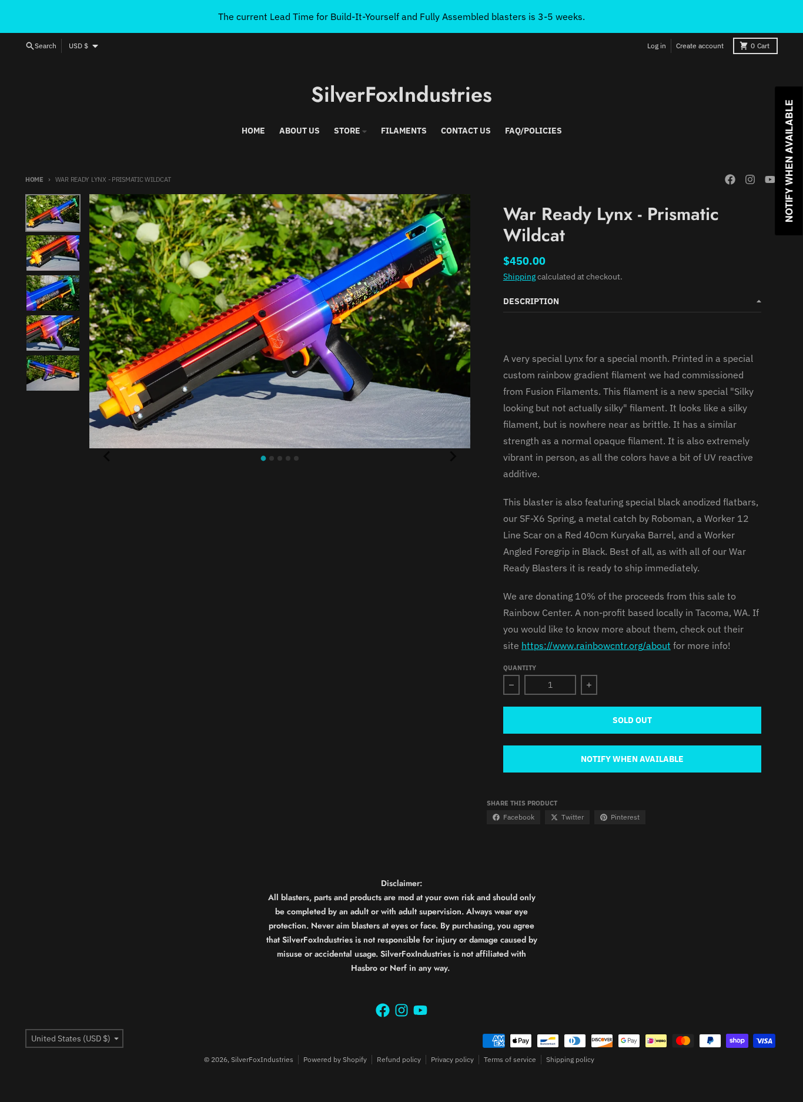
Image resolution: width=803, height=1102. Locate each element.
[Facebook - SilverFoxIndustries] (730, 179)
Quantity (519, 668)
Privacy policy (452, 1059)
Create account (700, 45)
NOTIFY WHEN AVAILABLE (632, 759)
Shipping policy (570, 1059)
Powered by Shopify (335, 1059)
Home (34, 179)
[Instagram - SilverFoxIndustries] (750, 179)
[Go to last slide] (107, 456)
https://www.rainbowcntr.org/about (596, 645)
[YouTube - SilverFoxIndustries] (770, 179)
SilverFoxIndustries (401, 94)
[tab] (263, 458)
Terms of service (510, 1059)
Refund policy (399, 1059)
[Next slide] (452, 456)
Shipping (519, 276)
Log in (656, 45)
